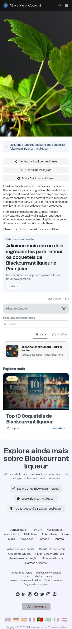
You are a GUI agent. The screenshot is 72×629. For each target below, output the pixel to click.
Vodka (13, 286)
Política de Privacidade (48, 572)
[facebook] (36, 594)
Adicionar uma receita (20, 549)
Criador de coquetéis (52, 549)
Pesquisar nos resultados (19, 317)
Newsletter (26, 539)
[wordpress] (30, 594)
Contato (59, 539)
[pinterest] (54, 594)
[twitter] (42, 594)
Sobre (65, 534)
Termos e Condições (31, 576)
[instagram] (48, 594)
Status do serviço (54, 580)
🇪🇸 (24, 619)
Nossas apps (55, 529)
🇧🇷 (48, 619)
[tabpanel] (36, 349)
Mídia (11, 539)
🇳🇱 (64, 619)
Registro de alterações (36, 584)
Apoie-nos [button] (39, 606)
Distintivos (30, 534)
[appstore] (17, 594)
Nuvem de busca (52, 558)
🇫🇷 (32, 619)
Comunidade (18, 529)
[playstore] (24, 594)
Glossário (43, 539)
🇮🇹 (56, 619)
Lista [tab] (43, 334)
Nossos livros (11, 534)
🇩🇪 (16, 619)
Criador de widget (19, 553)
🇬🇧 (8, 619)
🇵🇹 (40, 619)
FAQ (49, 576)
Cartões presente (36, 563)
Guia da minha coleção (23, 558)
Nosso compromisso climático (24, 580)
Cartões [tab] (62, 334)
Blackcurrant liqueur (36, 148)
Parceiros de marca (21, 572)
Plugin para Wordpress (49, 553)
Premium (36, 529)
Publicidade (49, 534)
